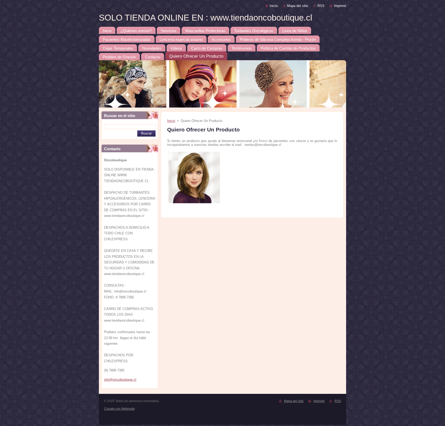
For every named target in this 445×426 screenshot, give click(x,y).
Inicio (274, 6)
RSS (321, 6)
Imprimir (340, 6)
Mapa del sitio (297, 6)
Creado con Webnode (119, 409)
